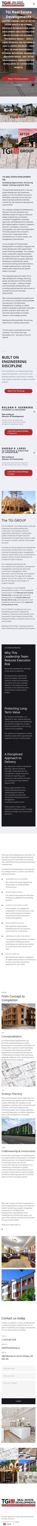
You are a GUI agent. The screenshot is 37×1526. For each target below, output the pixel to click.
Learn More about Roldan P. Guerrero (18, 432)
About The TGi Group (16, 391)
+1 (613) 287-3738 (9, 1339)
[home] (12, 3)
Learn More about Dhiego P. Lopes (18, 473)
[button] (34, 4)
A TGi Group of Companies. (10, 1522)
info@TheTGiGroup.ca (11, 1348)
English (9, 1524)
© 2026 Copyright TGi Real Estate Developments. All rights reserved (18, 1518)
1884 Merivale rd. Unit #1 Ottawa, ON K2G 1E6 (17, 1357)
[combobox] (8, 1524)
